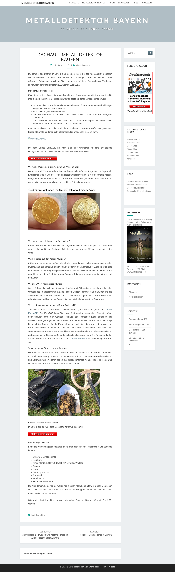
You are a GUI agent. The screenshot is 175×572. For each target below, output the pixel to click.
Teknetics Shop (133, 143)
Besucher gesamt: (137, 330)
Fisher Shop (132, 149)
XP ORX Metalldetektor (137, 185)
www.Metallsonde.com (136, 272)
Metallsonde (83, 65)
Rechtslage (123, 3)
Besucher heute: (136, 319)
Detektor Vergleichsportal (137, 181)
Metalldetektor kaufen (93, 3)
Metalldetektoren (39, 515)
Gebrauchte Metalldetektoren (139, 191)
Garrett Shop (132, 152)
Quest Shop (132, 146)
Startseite (74, 3)
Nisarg (112, 567)
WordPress (94, 567)
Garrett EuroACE (78, 338)
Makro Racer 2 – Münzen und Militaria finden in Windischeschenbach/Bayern (45, 535)
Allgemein (133, 292)
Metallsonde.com (134, 139)
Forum (111, 3)
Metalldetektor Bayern (37, 3)
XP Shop (131, 159)
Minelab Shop (133, 156)
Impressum (147, 3)
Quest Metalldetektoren (137, 188)
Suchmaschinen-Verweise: (136, 339)
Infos (135, 3)
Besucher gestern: (137, 324)
